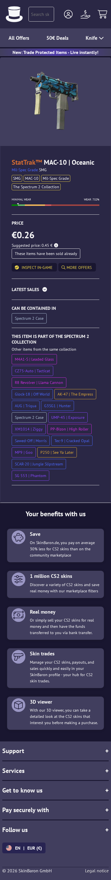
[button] (68, 14)
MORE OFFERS (78, 267)
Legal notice (97, 870)
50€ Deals (57, 38)
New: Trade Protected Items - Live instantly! (55, 52)
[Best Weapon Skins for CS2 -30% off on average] (14, 14)
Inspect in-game (37, 267)
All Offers (19, 38)
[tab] (55, 291)
